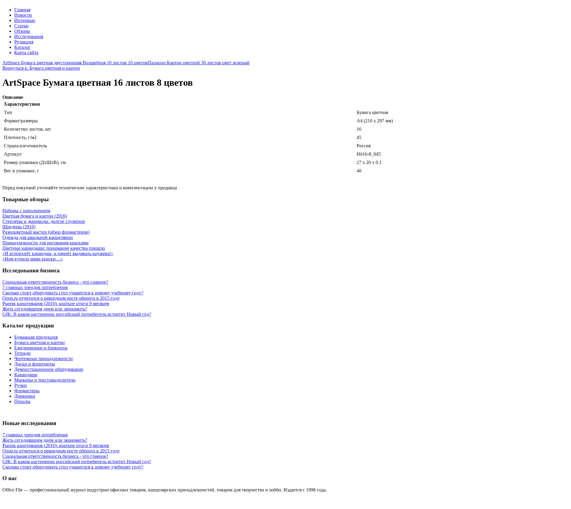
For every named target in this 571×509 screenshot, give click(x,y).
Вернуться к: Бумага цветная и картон (41, 68)
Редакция (23, 41)
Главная (22, 9)
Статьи (21, 25)
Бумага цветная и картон (39, 342)
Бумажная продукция (36, 337)
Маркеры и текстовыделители (45, 379)
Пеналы (22, 401)
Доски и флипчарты (34, 363)
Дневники (24, 396)
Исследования (28, 36)
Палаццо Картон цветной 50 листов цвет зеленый (199, 62)
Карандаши (25, 374)
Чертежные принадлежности (43, 358)
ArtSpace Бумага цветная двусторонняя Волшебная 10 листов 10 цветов (75, 62)
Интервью (24, 20)
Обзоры (22, 31)
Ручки (20, 385)
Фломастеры (27, 390)
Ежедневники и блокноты (41, 347)
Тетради (22, 353)
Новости (23, 15)
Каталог (22, 47)
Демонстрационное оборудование (48, 369)
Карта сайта (26, 52)
